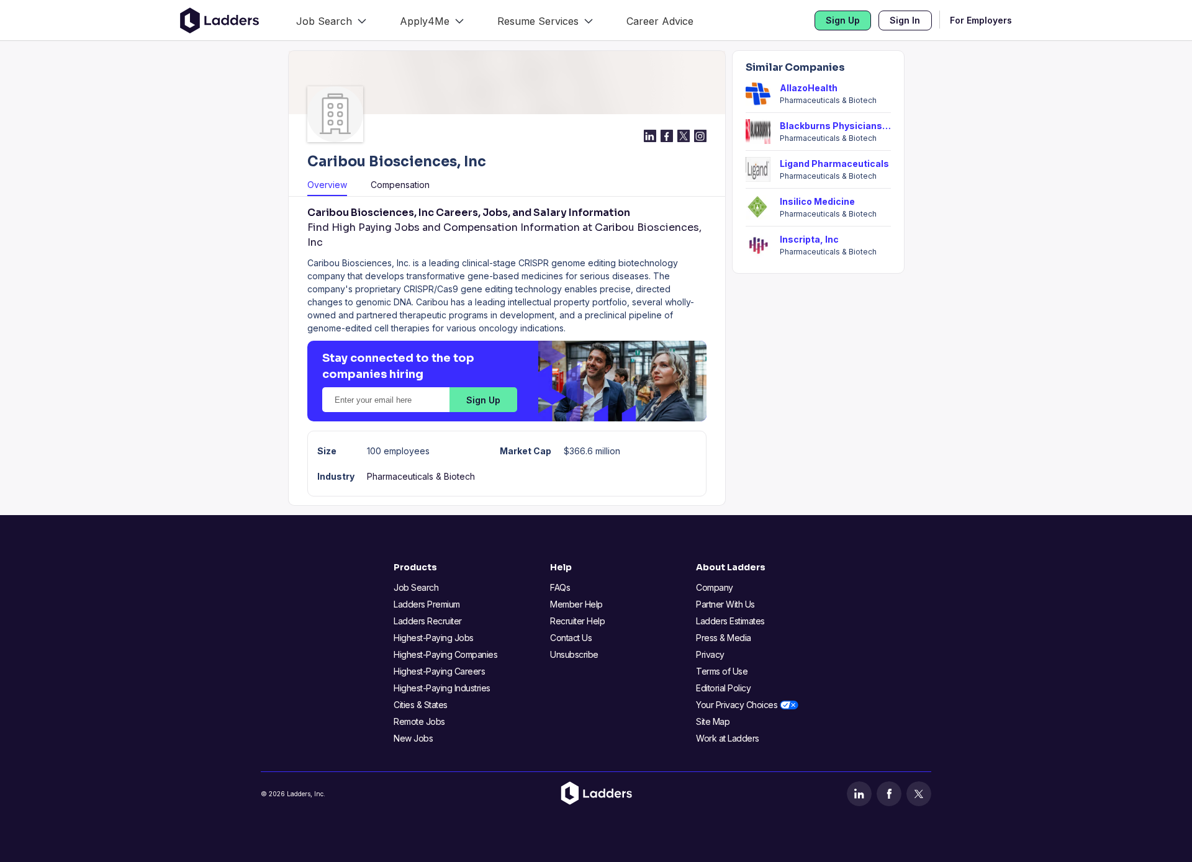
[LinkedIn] (859, 793)
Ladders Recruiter (428, 621)
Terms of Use (721, 671)
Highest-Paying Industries (442, 688)
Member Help (576, 604)
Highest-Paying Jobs (434, 637)
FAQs (560, 587)
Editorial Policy (723, 688)
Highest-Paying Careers (439, 671)
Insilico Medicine (817, 201)
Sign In (905, 20)
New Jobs (413, 738)
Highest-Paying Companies (445, 654)
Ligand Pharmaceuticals (834, 163)
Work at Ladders (727, 738)
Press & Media (723, 637)
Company (714, 587)
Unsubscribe (574, 654)
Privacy (710, 654)
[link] (331, 20)
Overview (327, 184)
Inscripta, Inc (809, 239)
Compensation (400, 184)
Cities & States (421, 704)
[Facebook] (889, 793)
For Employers (981, 20)
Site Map (712, 721)
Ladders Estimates (730, 621)
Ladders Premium (427, 604)
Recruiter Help (577, 621)
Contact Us (571, 637)
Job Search (416, 587)
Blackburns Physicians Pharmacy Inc (835, 125)
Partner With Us (725, 604)
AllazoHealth (809, 88)
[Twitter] (918, 793)
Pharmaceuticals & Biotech (421, 476)
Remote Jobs (419, 721)
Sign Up (843, 20)
